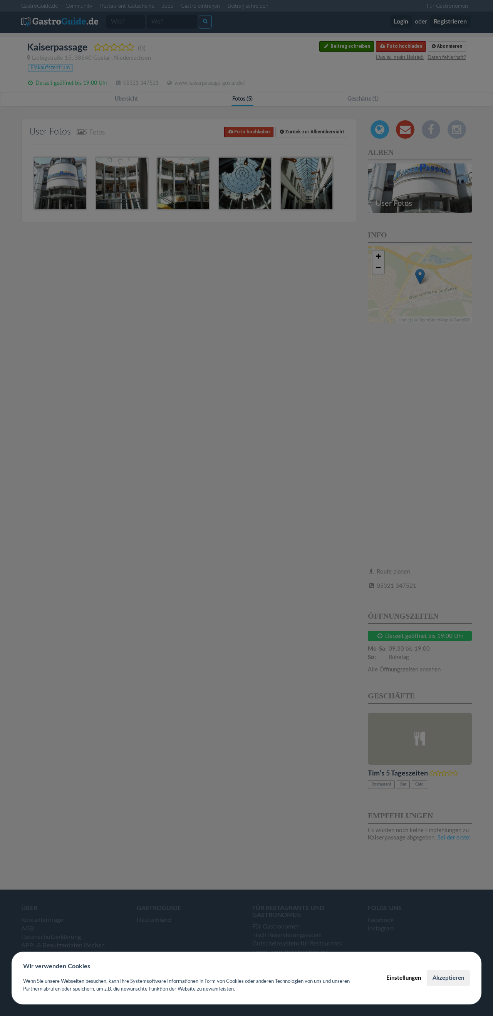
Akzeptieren (448, 978)
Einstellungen (403, 978)
